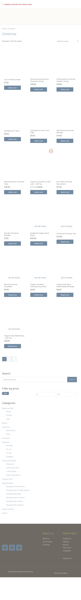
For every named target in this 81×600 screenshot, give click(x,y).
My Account (67, 558)
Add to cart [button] (12, 88)
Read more (38, 243)
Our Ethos (46, 545)
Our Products (47, 542)
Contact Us (67, 539)
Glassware (10, 464)
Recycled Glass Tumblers (15, 497)
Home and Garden (9, 461)
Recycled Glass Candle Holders (17, 490)
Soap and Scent (8, 509)
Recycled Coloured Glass (15, 486)
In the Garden (11, 471)
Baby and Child (7, 408)
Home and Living (12, 468)
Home (4, 29)
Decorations (11, 430)
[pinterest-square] (19, 547)
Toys (8, 419)
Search (72, 379)
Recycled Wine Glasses (15, 505)
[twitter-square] (5, 547)
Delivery (66, 542)
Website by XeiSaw (60, 573)
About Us (46, 539)
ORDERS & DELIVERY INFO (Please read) (18, 4)
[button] (17, 4)
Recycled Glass (7, 483)
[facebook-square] (12, 547)
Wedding (9, 456)
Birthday (9, 445)
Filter (5, 393)
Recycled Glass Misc (13, 494)
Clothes (9, 415)
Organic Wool (7, 479)
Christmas (6, 427)
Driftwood (6, 438)
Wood (4, 513)
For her (9, 449)
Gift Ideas (5, 442)
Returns (66, 545)
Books (8, 411)
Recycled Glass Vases (14, 501)
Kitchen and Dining (13, 475)
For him (9, 453)
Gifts (8, 434)
